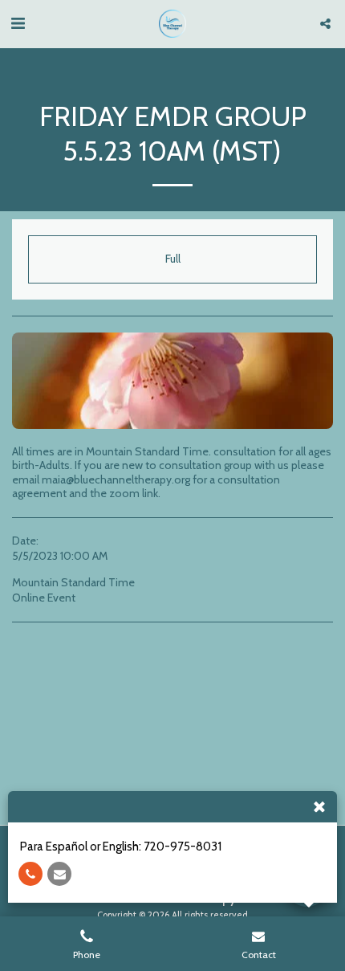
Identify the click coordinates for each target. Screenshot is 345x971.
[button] (17, 23)
